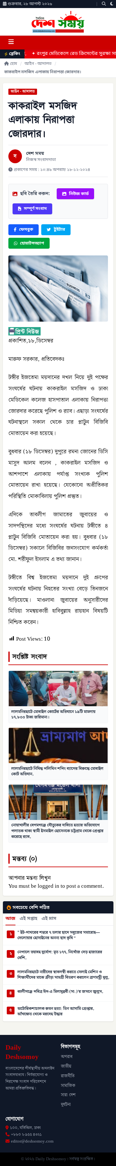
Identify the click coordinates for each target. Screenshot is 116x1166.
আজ (10, 919)
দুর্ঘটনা (66, 1104)
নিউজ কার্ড (79, 194)
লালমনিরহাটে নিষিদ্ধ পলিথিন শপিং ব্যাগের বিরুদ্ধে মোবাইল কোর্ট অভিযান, (57, 771)
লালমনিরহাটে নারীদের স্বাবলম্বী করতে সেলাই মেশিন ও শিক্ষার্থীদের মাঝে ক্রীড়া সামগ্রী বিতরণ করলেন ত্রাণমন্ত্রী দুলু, (63, 975)
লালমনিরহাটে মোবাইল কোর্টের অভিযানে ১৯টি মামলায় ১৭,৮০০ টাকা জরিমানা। (53, 714)
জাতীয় (66, 1066)
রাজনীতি (67, 1076)
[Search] (104, 4)
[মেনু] (11, 42)
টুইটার (59, 229)
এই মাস (49, 919)
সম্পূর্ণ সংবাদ (35, 208)
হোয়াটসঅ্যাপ (32, 243)
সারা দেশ (68, 1095)
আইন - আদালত (38, 64)
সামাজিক (68, 1085)
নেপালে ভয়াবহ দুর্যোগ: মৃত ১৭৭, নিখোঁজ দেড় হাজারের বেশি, (59, 955)
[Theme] (111, 4)
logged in (48, 886)
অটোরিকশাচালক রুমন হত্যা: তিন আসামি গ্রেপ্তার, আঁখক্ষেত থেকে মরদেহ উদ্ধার (55, 1011)
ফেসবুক (26, 229)
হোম (13, 64)
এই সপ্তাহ (28, 919)
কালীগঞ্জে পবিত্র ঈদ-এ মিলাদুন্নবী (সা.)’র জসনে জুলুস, (60, 992)
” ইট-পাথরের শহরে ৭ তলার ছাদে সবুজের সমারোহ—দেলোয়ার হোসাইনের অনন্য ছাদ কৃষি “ (58, 935)
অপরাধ (66, 1056)
